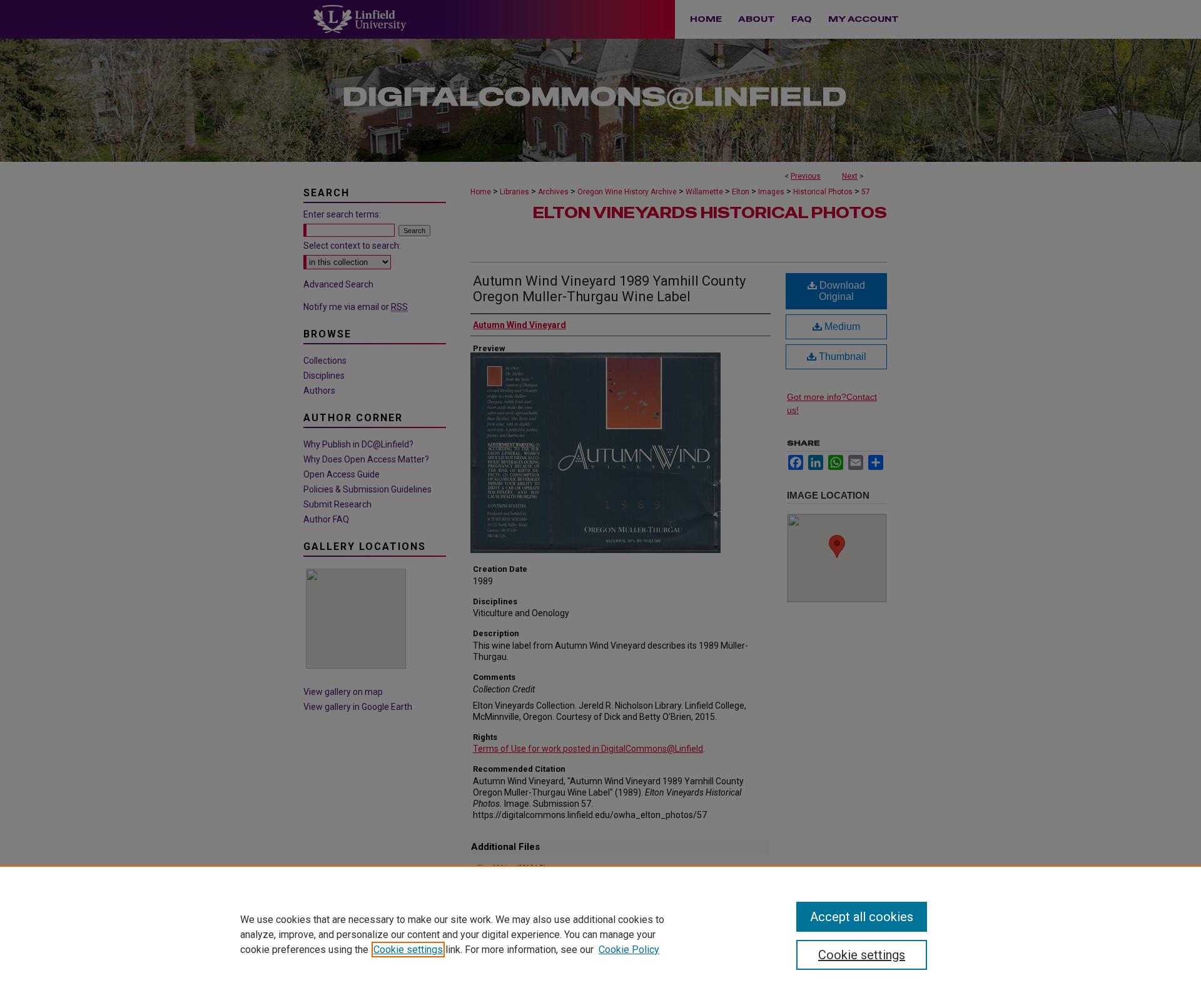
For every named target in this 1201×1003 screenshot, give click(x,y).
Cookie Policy (629, 950)
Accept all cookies (861, 916)
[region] (600, 934)
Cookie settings (408, 950)
